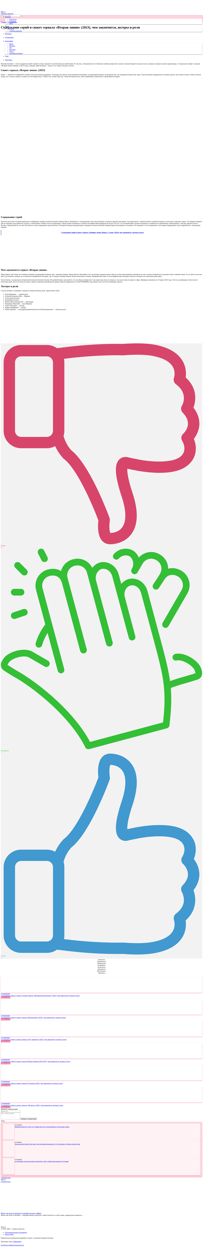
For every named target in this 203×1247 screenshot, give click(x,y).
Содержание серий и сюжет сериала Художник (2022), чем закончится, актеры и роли (32, 1083)
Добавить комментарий (28, 1119)
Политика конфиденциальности (12, 1245)
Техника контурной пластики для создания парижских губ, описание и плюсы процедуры (47, 1144)
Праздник (8, 60)
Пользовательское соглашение (16, 1232)
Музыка (12, 46)
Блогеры (12, 49)
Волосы (8, 17)
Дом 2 (11, 51)
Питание (8, 34)
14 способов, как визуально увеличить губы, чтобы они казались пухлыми (42, 1161)
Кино (11, 44)
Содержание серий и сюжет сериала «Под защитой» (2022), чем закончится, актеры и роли (34, 1039)
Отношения (9, 37)
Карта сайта (9, 1234)
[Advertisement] (101, 46)
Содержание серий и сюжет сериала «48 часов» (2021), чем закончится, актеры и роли (32, 1105)
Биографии (9, 41)
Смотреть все (5, 1178)
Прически (12, 19)
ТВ (10, 48)
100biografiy (17, 1241)
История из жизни (16, 53)
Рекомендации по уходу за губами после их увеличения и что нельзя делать (42, 1127)
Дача (6, 56)
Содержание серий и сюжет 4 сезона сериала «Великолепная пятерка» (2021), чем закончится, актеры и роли (40, 996)
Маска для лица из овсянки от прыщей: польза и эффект (21, 1213)
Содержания (5, 994)
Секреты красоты (15, 31)
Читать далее (5, 997)
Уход (11, 23)
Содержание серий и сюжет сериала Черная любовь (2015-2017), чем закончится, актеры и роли (35, 1061)
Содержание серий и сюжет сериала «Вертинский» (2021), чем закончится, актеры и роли (33, 1017)
